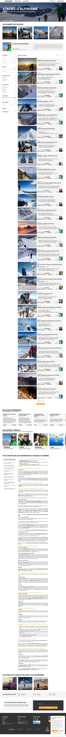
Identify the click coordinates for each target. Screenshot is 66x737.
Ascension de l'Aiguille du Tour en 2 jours (46, 169)
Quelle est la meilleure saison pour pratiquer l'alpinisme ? (9, 466)
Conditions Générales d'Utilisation (7, 723)
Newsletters (4, 722)
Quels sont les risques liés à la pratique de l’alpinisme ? (9, 477)
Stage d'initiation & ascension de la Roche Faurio (48, 251)
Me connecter (60, 1)
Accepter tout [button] (54, 730)
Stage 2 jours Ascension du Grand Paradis (46, 87)
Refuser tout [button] (61, 730)
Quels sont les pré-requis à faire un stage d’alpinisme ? (9, 463)
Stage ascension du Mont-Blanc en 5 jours (46, 60)
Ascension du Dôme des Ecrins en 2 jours (46, 388)
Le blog (3, 724)
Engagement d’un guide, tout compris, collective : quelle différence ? (9, 474)
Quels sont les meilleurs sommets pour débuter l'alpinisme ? (10, 468)
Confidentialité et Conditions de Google (57, 734)
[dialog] (58, 726)
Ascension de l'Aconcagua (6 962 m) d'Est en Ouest (49, 183)
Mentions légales (38, 729)
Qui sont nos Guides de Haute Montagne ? (9, 480)
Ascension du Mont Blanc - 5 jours (45, 101)
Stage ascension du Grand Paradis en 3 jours (47, 142)
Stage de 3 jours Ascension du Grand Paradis (47, 334)
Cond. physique (9, 84)
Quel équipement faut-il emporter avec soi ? (9, 486)
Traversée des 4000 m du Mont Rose (45, 223)
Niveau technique (9, 75)
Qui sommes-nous (5, 718)
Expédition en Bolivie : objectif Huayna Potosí (47, 155)
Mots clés (9, 108)
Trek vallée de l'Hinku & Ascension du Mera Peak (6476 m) (49, 280)
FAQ (18, 718)
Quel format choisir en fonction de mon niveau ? (9, 471)
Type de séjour (9, 102)
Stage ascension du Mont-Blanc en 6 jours (46, 210)
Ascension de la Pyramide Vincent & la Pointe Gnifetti (49, 348)
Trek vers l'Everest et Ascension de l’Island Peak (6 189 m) (49, 265)
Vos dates (9, 66)
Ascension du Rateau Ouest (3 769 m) (46, 361)
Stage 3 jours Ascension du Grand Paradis (46, 237)
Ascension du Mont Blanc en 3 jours (45, 196)
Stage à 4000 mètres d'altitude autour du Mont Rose (49, 320)
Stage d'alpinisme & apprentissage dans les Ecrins (48, 74)
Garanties (3, 721)
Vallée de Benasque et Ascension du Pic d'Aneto (48, 375)
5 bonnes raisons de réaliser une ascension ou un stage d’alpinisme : (10, 460)
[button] (58, 732)
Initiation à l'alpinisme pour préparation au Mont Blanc (49, 307)
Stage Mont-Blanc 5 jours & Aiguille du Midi (47, 115)
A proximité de (9, 111)
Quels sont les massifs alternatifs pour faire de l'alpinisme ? (10, 488)
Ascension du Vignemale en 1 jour (44, 293)
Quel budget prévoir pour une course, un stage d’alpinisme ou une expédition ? (9, 483)
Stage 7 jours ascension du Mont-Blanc (46, 128)
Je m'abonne (48, 707)
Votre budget (9, 95)
